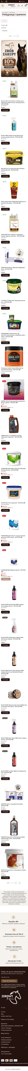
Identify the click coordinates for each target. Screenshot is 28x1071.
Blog (2, 1014)
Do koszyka (5, 110)
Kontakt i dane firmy (6, 1016)
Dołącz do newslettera (9, 981)
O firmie (3, 1012)
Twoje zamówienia (6, 1037)
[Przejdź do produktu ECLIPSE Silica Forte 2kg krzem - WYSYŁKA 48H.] (14, 491)
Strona (10, 36)
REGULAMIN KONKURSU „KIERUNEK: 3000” (12, 1026)
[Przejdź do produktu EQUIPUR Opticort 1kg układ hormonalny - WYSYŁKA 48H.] (14, 792)
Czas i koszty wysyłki (6, 1054)
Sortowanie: (3, 27)
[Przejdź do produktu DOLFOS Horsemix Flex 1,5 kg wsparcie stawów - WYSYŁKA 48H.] (14, 858)
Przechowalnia (5, 1044)
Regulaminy (4, 1023)
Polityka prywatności (6, 1030)
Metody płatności (5, 1051)
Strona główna (5, 12)
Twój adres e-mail (5, 977)
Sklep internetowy (12, 1069)
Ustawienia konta (5, 1042)
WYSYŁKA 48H (12, 12)
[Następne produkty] (15, 882)
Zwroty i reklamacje (6, 1028)
